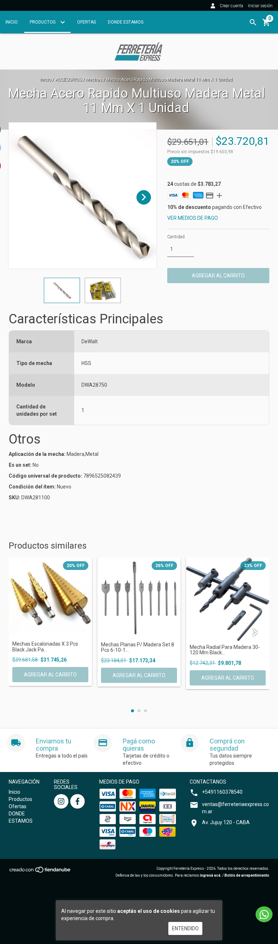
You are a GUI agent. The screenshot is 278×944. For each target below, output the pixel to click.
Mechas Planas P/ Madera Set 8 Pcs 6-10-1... (137, 647)
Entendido (185, 928)
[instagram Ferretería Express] (61, 801)
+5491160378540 (222, 792)
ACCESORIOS (68, 79)
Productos (43, 22)
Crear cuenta (231, 5)
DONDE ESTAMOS (125, 22)
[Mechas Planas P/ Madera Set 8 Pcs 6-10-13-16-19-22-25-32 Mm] (139, 598)
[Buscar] (253, 22)
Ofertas (86, 22)
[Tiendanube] (40, 872)
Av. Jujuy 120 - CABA (226, 822)
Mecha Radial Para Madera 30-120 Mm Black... (225, 650)
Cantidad (176, 236)
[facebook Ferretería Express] (77, 801)
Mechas (94, 79)
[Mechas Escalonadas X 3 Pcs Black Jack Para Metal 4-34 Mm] (50, 598)
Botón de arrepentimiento (246, 875)
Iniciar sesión (260, 5)
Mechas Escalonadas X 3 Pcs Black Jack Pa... (45, 646)
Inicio (11, 22)
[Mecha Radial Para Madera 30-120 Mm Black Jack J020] (227, 599)
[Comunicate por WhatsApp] (264, 914)
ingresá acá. (211, 875)
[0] (266, 25)
